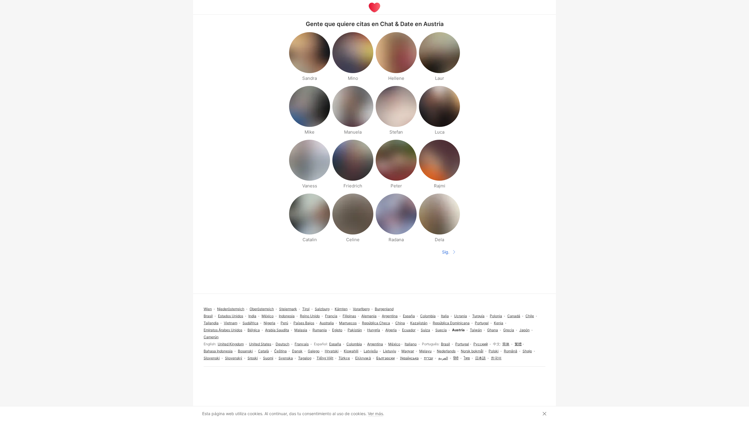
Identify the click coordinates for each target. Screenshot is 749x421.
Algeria (391, 330)
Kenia (498, 323)
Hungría (373, 330)
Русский (480, 344)
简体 (505, 344)
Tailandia (211, 323)
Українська (409, 358)
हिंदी (455, 358)
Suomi (268, 358)
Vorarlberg (361, 309)
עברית (428, 358)
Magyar (407, 351)
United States (260, 344)
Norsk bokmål (472, 351)
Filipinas (349, 316)
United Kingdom (231, 344)
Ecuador (408, 330)
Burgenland (384, 309)
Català (263, 351)
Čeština (280, 351)
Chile (529, 316)
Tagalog (304, 358)
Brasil (445, 344)
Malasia (300, 330)
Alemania (369, 316)
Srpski (253, 358)
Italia (445, 316)
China (400, 323)
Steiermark (288, 309)
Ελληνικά (363, 358)
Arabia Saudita (277, 330)
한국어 (496, 358)
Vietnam (230, 323)
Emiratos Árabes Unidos (223, 330)
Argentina (375, 344)
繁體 (518, 344)
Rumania (319, 330)
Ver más (375, 413)
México (394, 344)
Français (302, 344)
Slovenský (233, 358)
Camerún (211, 337)
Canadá (513, 316)
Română (510, 351)
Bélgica (254, 330)
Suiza (425, 330)
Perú (284, 323)
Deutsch (282, 344)
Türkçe (344, 358)
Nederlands (446, 351)
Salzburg (322, 309)
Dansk (297, 351)
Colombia (354, 344)
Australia (326, 323)
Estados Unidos (230, 316)
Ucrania (460, 316)
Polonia (496, 316)
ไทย (467, 358)
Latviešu (371, 351)
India (252, 316)
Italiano (411, 344)
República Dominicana (451, 323)
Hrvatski (332, 351)
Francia (331, 316)
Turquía (478, 316)
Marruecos (348, 323)
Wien (208, 309)
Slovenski (212, 358)
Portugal (462, 344)
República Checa (376, 323)
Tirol (306, 309)
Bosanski (245, 351)
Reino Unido (310, 316)
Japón (524, 330)
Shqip (527, 351)
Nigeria (269, 323)
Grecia (508, 330)
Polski (494, 351)
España (335, 344)
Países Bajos (303, 323)
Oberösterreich (262, 309)
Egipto (337, 330)
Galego (313, 351)
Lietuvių (389, 351)
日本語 (480, 358)
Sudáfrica (250, 323)
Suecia (441, 330)
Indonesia (287, 316)
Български (385, 358)
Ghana (492, 330)
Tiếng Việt (325, 358)
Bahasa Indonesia (218, 351)
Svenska (286, 358)
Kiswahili (351, 351)
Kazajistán (418, 323)
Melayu (425, 351)
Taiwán (476, 330)
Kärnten (341, 309)
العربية (443, 358)
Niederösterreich (230, 309)
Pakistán (355, 330)
